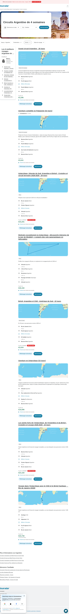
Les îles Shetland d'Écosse (6, 572)
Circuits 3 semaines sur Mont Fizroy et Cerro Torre (12, 560)
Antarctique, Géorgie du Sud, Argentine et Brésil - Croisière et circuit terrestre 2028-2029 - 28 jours (9, 75)
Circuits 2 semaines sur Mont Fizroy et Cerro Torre (12, 555)
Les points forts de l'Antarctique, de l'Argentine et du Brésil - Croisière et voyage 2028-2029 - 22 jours (9, 92)
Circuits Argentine (16, 9)
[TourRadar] (4, 6)
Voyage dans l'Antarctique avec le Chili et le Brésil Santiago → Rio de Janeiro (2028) (9, 96)
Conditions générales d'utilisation (33, 611)
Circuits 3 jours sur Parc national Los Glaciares (11, 562)
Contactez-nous (3, 593)
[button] (43, 100)
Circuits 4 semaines (23, 9)
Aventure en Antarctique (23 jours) (7, 88)
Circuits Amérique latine (7, 9)
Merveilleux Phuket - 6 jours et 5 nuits (9, 579)
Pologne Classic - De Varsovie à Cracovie (10, 577)
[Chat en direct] (66, 611)
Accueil (1, 9)
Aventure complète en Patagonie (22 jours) (8, 71)
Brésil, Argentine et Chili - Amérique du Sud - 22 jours (8, 83)
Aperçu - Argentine (5, 42)
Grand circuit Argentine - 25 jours (8, 67)
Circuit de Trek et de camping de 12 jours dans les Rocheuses (15, 570)
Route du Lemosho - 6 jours (6, 574)
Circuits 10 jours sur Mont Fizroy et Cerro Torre (11, 558)
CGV (14, 608)
